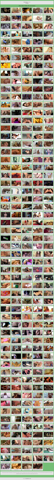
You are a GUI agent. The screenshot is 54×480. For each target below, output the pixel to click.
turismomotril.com (28, 478)
